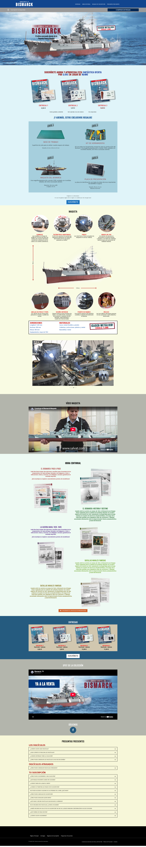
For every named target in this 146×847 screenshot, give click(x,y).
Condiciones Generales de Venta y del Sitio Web (92, 841)
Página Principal (34, 836)
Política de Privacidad (108, 841)
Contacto (115, 841)
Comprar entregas (123, 10)
